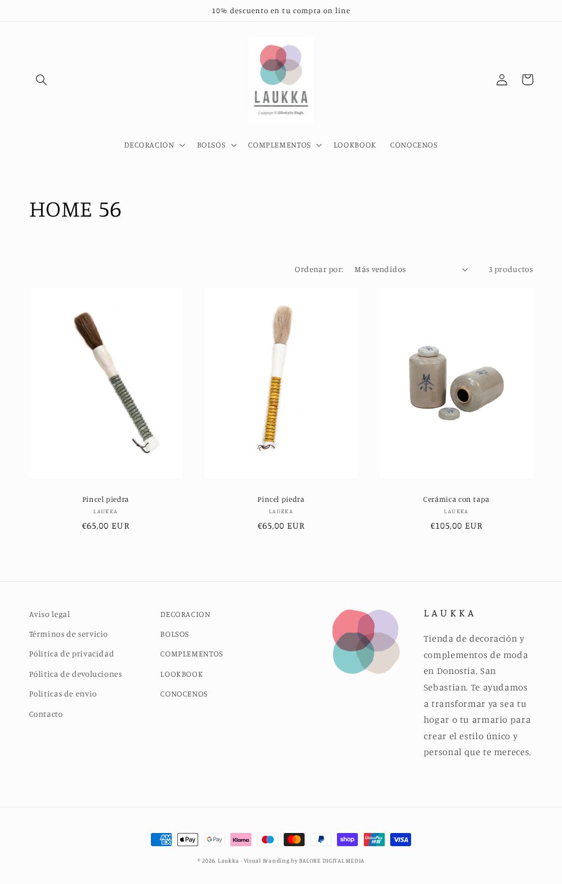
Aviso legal (49, 614)
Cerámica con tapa (456, 499)
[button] (41, 79)
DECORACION (185, 614)
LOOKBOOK (181, 673)
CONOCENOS (184, 693)
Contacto (46, 713)
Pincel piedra (105, 499)
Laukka (228, 860)
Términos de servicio (69, 633)
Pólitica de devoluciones (75, 673)
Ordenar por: (319, 269)
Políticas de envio (63, 693)
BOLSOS (174, 633)
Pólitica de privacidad (72, 653)
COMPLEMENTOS (191, 653)
